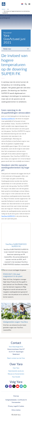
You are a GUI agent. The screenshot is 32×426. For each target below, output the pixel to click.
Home (3, 9)
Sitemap (16, 396)
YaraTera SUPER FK (8, 119)
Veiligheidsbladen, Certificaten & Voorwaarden (16, 401)
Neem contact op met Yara (16, 358)
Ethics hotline (16, 410)
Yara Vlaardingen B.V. (16, 347)
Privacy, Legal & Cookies (16, 406)
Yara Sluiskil (16, 377)
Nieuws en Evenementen (16, 374)
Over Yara (16, 368)
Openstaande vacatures (16, 371)
